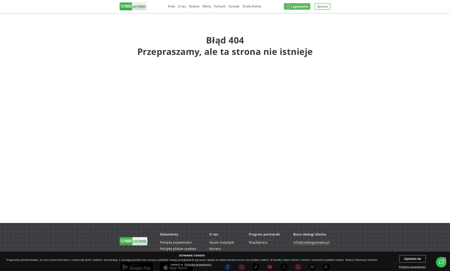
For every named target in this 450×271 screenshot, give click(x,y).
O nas (182, 6)
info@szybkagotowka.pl (311, 242)
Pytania (194, 6)
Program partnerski (264, 234)
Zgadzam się (412, 258)
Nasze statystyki (221, 242)
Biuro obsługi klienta (309, 234)
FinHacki (220, 6)
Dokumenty (169, 234)
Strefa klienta (252, 6)
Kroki (171, 6)
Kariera (215, 249)
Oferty (206, 6)
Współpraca (258, 242)
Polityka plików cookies (178, 249)
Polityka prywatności (176, 242)
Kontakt (234, 6)
